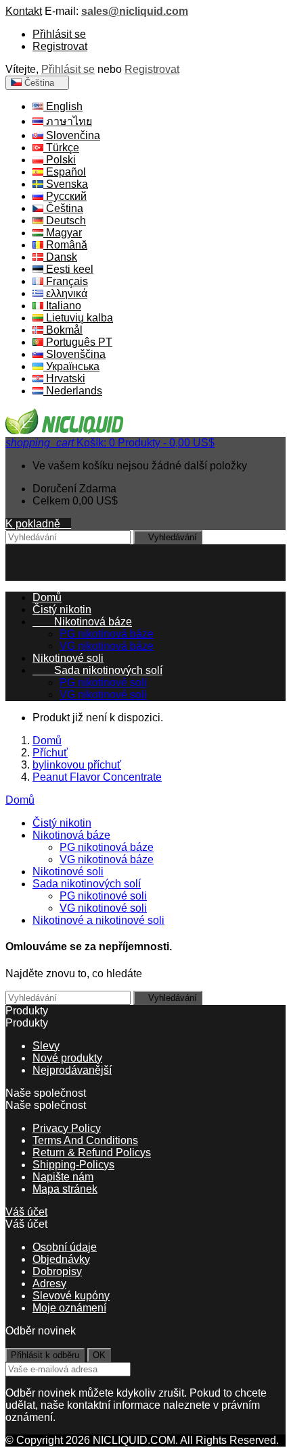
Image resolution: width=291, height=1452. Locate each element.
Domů (20, 800)
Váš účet (26, 1212)
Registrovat (59, 46)
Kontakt (23, 11)
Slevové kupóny (71, 1295)
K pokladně (38, 523)
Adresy (49, 1283)
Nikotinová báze (82, 621)
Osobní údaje (64, 1247)
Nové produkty (67, 1058)
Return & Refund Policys (91, 1152)
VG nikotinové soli (103, 694)
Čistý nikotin (61, 609)
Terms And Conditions (85, 1140)
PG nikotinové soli (103, 682)
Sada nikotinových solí (97, 670)
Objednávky (61, 1259)
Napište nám (62, 1177)
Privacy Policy (66, 1128)
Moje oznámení (69, 1308)
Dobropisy (57, 1271)
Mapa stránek (64, 1189)
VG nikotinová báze (107, 646)
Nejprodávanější (72, 1070)
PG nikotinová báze (107, 634)
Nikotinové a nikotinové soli (98, 920)
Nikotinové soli (68, 658)
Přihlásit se (59, 34)
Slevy (46, 1046)
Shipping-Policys (73, 1164)
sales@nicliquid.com (134, 11)
